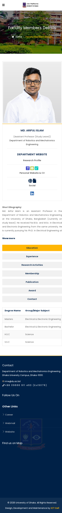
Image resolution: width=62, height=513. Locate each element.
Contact (32, 299)
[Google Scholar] (28, 169)
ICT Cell (55, 508)
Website (10, 431)
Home (18, 36)
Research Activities (32, 264)
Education (32, 247)
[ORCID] (32, 169)
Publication (32, 282)
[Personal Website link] (30, 181)
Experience (32, 256)
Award (32, 290)
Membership (32, 273)
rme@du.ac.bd (12, 381)
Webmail (10, 423)
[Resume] (34, 181)
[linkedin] (32, 194)
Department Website (32, 154)
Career (9, 414)
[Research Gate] (36, 169)
